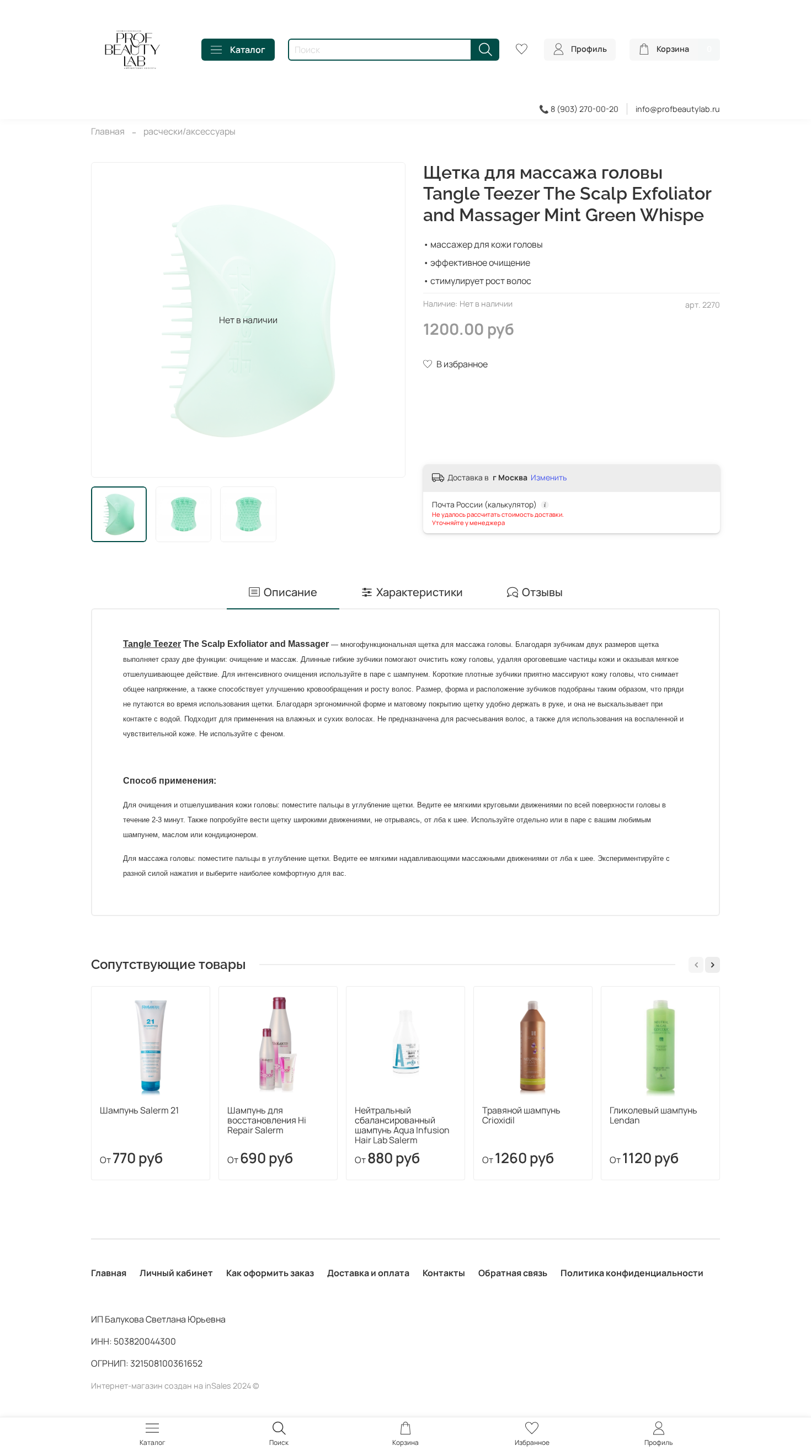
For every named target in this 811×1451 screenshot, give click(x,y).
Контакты (444, 1273)
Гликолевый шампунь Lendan (653, 1115)
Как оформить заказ (270, 1273)
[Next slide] (388, 320)
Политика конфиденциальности (632, 1273)
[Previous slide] (108, 320)
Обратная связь (512, 1273)
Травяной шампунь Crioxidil (521, 1115)
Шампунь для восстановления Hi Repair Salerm (266, 1120)
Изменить (549, 478)
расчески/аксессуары (189, 131)
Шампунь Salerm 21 (139, 1110)
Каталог (247, 50)
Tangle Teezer (152, 644)
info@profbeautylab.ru (678, 109)
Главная (108, 131)
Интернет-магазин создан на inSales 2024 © (175, 1385)
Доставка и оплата (368, 1273)
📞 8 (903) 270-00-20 (578, 109)
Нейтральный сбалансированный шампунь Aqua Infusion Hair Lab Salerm (402, 1125)
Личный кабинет (176, 1273)
